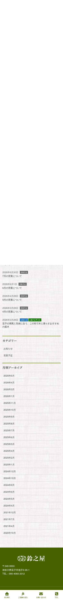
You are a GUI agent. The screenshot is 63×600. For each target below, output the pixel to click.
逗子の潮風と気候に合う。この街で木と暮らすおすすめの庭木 (30, 325)
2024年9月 (9, 484)
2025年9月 (9, 416)
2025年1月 (9, 464)
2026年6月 (9, 375)
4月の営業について (12, 311)
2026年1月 (9, 396)
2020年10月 (10, 532)
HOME (7, 597)
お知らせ (24, 320)
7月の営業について (12, 276)
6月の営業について (12, 287)
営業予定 (24, 272)
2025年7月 (9, 430)
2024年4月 (9, 505)
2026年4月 (9, 382)
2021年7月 (9, 519)
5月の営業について (12, 299)
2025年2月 (9, 457)
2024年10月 (10, 478)
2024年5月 (9, 498)
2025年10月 (10, 409)
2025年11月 (10, 402)
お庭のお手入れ (35, 320)
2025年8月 (9, 423)
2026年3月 (9, 389)
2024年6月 (9, 491)
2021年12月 (10, 512)
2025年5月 (9, 444)
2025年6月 (9, 437)
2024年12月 (10, 471)
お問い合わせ (41, 597)
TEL (56, 597)
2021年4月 (9, 526)
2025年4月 (9, 450)
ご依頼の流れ (23, 597)
